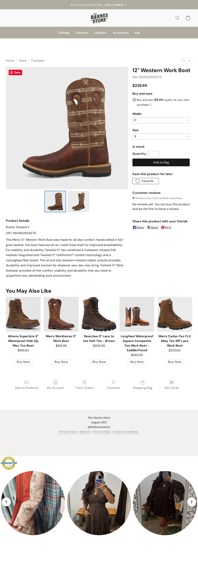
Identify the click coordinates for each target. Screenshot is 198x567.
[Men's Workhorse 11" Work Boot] (61, 314)
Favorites (113, 388)
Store (22, 61)
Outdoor (100, 32)
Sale (137, 32)
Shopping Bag (142, 388)
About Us (85, 431)
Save (18, 72)
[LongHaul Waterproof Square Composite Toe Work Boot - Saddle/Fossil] (136, 314)
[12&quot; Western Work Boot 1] (78, 201)
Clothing (63, 32)
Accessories (121, 32)
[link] (116, 5)
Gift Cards (171, 388)
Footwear (82, 32)
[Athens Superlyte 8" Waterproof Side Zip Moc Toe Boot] (23, 314)
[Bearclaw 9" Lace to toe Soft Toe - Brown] (99, 314)
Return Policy (102, 431)
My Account (55, 388)
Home (10, 61)
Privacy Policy (68, 431)
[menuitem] (184, 61)
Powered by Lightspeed (99, 446)
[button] (99, 18)
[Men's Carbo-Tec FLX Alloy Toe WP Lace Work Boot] (174, 314)
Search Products (26, 388)
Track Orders (84, 388)
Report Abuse (140, 439)
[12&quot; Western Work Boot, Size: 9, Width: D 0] (55, 201)
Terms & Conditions (125, 431)
